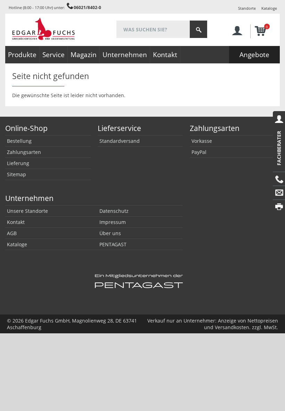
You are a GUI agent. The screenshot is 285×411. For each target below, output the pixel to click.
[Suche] (198, 29)
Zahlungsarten (24, 152)
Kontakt (165, 54)
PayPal (199, 152)
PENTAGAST (113, 244)
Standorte (247, 8)
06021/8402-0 (87, 7)
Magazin (84, 54)
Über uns (110, 233)
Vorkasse (202, 141)
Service (53, 54)
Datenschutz (114, 211)
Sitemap (16, 174)
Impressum (112, 222)
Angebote (254, 54)
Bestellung (19, 141)
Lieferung (18, 163)
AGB (12, 233)
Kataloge (269, 8)
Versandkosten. (233, 327)
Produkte (22, 54)
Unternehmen (125, 54)
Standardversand (119, 141)
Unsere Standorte (27, 211)
